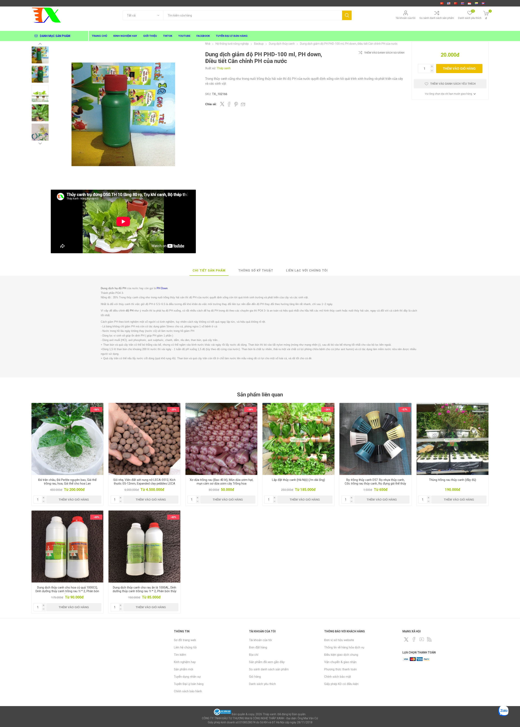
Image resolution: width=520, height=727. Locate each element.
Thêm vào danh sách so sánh (384, 52)
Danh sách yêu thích (262, 684)
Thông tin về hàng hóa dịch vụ (344, 647)
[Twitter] (406, 639)
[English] (448, 3)
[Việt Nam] (442, 3)
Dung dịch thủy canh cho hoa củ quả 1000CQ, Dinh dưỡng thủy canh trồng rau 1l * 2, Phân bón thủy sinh (67, 591)
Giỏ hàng (255, 676)
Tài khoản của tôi (405, 17)
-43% (173, 517)
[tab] (209, 271)
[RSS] (429, 639)
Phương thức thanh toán (340, 669)
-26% (327, 409)
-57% (404, 409)
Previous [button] (40, 44)
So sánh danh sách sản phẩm (436, 17)
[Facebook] (414, 639)
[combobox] (252, 15)
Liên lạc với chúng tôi (307, 270)
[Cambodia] (476, 3)
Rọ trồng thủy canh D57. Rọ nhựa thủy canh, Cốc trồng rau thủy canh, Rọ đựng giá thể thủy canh (375, 483)
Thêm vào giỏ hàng (459, 68)
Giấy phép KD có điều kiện (341, 684)
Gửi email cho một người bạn (243, 104)
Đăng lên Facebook (229, 104)
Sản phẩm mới (183, 669)
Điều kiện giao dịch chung (341, 655)
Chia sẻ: (211, 104)
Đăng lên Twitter (222, 104)
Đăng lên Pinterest (236, 104)
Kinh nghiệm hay (185, 662)
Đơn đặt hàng (258, 647)
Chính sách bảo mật (337, 676)
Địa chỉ (253, 655)
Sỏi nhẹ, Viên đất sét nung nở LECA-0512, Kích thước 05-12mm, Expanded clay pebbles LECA (144, 481)
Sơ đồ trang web (185, 640)
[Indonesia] (469, 3)
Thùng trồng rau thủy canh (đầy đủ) (452, 480)
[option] (40, 55)
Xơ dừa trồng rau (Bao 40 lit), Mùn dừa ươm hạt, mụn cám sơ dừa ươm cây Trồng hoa (221, 481)
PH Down (162, 288)
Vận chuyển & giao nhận (340, 662)
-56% (96, 409)
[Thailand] (462, 3)
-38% (250, 409)
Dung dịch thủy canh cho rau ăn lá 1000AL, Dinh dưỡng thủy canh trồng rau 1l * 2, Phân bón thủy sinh (144, 591)
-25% (173, 409)
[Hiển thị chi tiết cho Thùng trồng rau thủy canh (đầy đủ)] (452, 439)
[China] (455, 3)
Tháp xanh (224, 68)
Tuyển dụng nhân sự (187, 676)
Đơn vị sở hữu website (339, 640)
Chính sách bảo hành (188, 691)
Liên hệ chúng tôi (185, 647)
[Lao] (483, 3)
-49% (96, 517)
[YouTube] (421, 639)
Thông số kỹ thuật (255, 270)
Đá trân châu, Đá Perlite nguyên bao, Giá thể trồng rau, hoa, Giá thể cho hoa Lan (67, 481)
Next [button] (40, 143)
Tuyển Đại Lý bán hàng (189, 684)
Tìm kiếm (347, 15)
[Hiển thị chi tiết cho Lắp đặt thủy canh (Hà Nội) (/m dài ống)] (298, 439)
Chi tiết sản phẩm (209, 270)
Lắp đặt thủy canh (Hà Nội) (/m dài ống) (298, 480)
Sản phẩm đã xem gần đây (267, 662)
